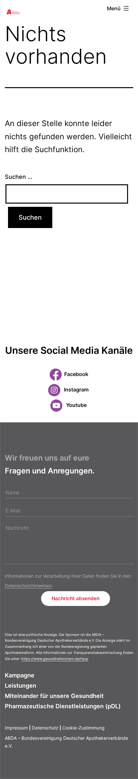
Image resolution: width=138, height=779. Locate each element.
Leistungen (20, 685)
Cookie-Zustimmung (83, 727)
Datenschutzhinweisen (28, 585)
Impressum (16, 727)
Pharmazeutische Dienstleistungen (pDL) (63, 706)
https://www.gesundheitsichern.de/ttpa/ (54, 658)
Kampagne (19, 675)
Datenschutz (45, 727)
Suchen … (18, 176)
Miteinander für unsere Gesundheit (54, 695)
